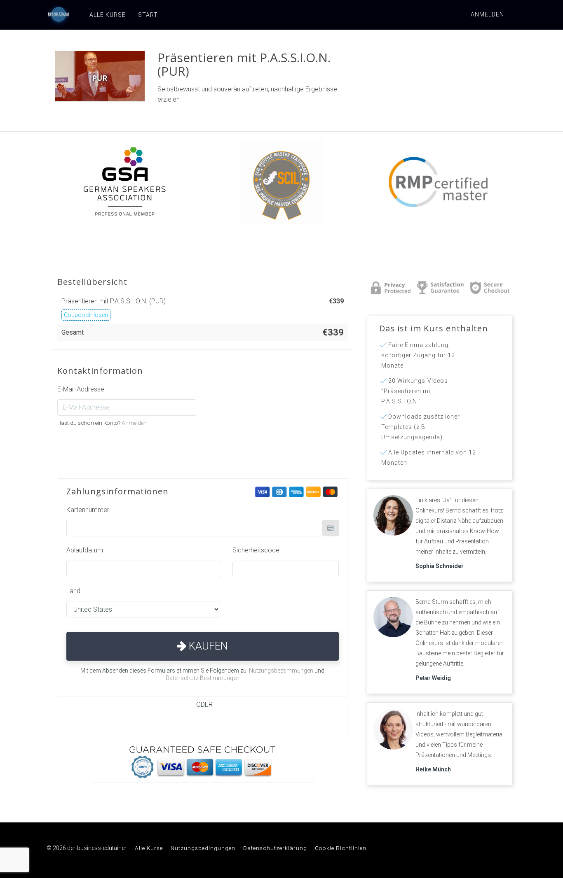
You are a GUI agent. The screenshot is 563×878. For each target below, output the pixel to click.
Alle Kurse (149, 848)
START (148, 15)
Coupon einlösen (86, 315)
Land (73, 591)
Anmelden (487, 14)
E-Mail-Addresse (80, 389)
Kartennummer (87, 510)
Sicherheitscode (255, 550)
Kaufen (207, 646)
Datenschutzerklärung (275, 848)
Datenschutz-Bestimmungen (202, 678)
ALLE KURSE (107, 15)
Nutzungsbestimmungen (281, 670)
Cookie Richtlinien (340, 848)
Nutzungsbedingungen (203, 848)
